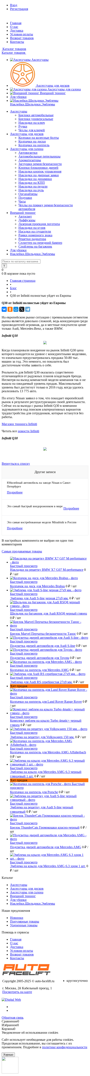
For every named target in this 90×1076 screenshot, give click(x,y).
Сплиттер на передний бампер (40, 242)
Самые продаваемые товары (22, 551)
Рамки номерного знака (35, 235)
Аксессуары (40, 59)
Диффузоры (26, 220)
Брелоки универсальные (35, 119)
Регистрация (19, 9)
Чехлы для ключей (31, 130)
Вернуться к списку (16, 463)
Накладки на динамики (35, 179)
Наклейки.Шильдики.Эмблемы (32, 104)
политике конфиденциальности (64, 1047)
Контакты (17, 42)
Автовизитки (27, 152)
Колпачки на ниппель (33, 145)
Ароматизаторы (29, 160)
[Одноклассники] (10, 309)
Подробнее (15, 492)
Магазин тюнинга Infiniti (19, 424)
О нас (14, 27)
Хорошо (8, 1054)
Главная (15, 23)
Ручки (22, 126)
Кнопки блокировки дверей (38, 167)
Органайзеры (27, 194)
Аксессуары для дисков (52, 85)
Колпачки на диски (32, 141)
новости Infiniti (28, 431)
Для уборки (18, 97)
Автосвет (25, 216)
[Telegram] (27, 309)
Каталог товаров (14, 49)
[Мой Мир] (15, 309)
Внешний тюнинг (53, 93)
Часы (22, 201)
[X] (21, 309)
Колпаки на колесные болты (38, 137)
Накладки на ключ (31, 122)
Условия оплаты (21, 34)
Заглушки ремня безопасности (40, 164)
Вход (13, 5)
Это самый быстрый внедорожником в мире (35, 506)
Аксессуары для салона (64, 89)
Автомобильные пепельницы (39, 156)
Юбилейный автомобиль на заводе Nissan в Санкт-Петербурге (39, 484)
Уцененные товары (23, 925)
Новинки (16, 917)
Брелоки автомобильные (36, 115)
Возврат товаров (22, 38)
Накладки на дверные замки (38, 175)
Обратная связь (12, 1017)
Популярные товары (24, 921)
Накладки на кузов (31, 227)
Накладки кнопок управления (39, 171)
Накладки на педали (33, 186)
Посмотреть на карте (17, 992)
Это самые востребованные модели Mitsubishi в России (41, 522)
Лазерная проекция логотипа (39, 224)
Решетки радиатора (32, 239)
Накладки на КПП (31, 182)
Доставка (16, 30)
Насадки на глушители (34, 231)
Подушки (25, 197)
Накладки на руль (31, 190)
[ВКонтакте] (4, 309)
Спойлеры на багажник (35, 246)
